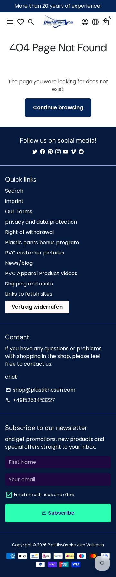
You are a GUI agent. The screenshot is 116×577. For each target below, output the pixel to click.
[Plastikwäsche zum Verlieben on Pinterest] (50, 151)
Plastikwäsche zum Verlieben (76, 545)
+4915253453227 (30, 400)
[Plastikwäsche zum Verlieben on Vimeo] (73, 151)
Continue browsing (58, 107)
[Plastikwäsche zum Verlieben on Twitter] (34, 151)
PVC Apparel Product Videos (41, 273)
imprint (14, 201)
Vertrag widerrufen (37, 307)
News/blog (19, 263)
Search (14, 190)
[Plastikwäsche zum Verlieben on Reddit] (81, 151)
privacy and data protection (41, 221)
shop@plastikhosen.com (40, 389)
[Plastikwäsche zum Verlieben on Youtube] (65, 151)
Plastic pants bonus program (42, 242)
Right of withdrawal (29, 232)
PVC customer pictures (34, 252)
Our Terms (18, 211)
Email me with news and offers (44, 494)
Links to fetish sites (28, 294)
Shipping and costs (29, 283)
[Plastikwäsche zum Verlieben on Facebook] (42, 151)
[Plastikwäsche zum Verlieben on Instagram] (58, 151)
